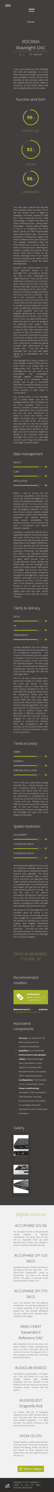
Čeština (30, 22)
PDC (30, 1487)
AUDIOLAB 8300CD (31, 1367)
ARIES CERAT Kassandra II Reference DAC (31, 1332)
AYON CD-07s (31, 1435)
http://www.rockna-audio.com (27, 1012)
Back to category (33, 1468)
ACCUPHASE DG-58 (30, 1225)
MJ (23, 54)
